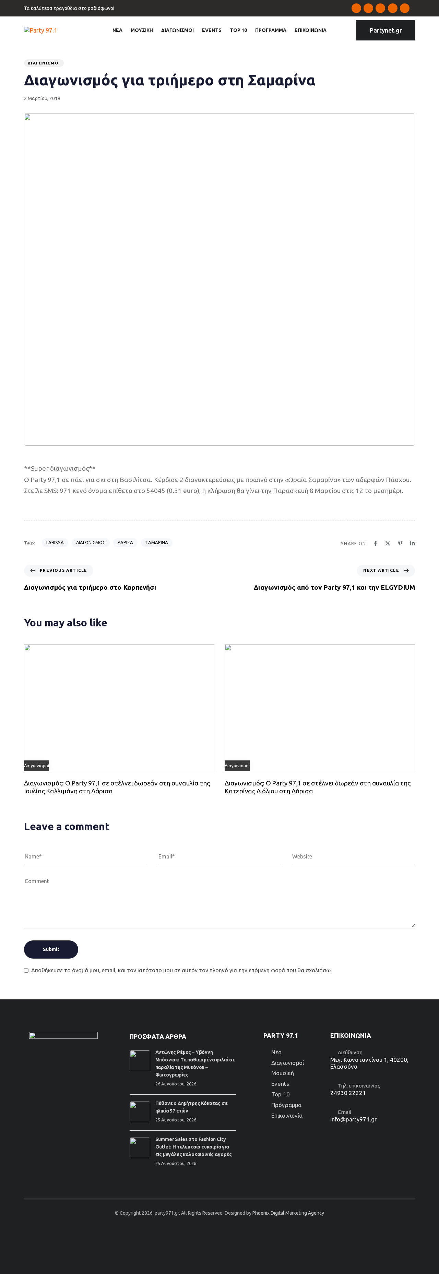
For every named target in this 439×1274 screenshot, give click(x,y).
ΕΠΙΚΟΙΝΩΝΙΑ (311, 30)
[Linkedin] (412, 543)
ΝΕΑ (117, 30)
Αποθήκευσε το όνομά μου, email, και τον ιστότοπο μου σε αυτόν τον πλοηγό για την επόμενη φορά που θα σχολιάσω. (181, 970)
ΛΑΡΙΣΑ (125, 542)
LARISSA (55, 542)
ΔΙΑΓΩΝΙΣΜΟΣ (90, 542)
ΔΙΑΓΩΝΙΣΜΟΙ (177, 30)
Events (280, 1083)
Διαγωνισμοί (44, 63)
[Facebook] (375, 543)
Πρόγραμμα (286, 1105)
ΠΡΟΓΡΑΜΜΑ (270, 30)
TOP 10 (238, 30)
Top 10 (280, 1094)
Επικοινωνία (286, 1115)
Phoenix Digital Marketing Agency (288, 1213)
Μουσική (282, 1073)
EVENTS (212, 30)
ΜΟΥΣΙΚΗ (142, 30)
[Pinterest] (400, 543)
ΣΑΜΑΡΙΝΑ (156, 542)
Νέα (276, 1052)
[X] (387, 543)
